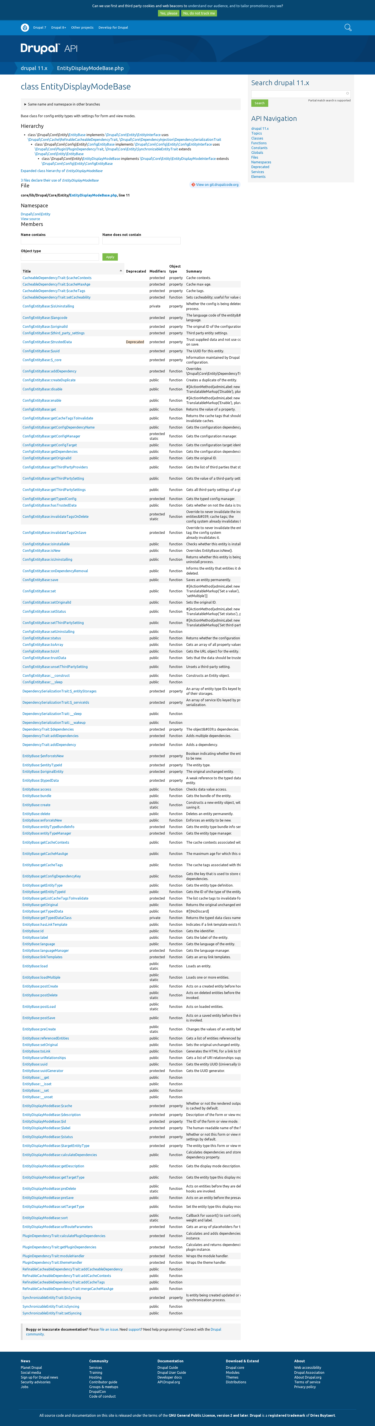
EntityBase (77, 135)
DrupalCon (97, 1392)
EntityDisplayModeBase (101, 159)
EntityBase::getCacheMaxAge (45, 854)
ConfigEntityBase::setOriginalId (47, 602)
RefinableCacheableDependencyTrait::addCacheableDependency (73, 1269)
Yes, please (168, 13)
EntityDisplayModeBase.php (90, 68)
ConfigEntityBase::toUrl (41, 651)
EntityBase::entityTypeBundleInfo (48, 827)
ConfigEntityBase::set (39, 591)
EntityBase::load (35, 966)
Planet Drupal (31, 1367)
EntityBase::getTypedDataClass (47, 918)
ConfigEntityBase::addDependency (49, 371)
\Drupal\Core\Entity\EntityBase (59, 154)
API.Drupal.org (169, 1382)
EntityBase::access (37, 789)
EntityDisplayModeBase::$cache (47, 1106)
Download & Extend (242, 1361)
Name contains (33, 235)
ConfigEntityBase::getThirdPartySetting (53, 478)
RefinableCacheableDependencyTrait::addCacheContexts (67, 1276)
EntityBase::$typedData (41, 780)
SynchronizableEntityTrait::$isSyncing (52, 1297)
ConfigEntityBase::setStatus (44, 611)
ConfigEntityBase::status (42, 638)
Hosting (95, 1377)
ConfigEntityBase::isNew (41, 550)
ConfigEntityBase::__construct (46, 675)
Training (95, 1372)
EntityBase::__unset (38, 1097)
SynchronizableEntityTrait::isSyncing (51, 1306)
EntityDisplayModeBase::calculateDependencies (60, 1155)
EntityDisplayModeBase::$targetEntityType (56, 1146)
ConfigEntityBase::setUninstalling (48, 631)
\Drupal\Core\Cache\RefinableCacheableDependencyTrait (73, 139)
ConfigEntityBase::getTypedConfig (49, 499)
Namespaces (261, 162)
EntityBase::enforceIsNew (42, 820)
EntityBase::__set (36, 1090)
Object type (31, 251)
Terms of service (307, 1382)
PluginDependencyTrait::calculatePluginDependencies (64, 1236)
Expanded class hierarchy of (61, 171)
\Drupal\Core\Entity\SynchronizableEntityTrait (141, 149)
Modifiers (158, 271)
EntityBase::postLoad (39, 1007)
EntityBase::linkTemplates (42, 957)
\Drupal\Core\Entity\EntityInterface (133, 135)
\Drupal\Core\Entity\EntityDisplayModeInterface (178, 159)
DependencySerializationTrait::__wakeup (54, 722)
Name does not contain (121, 235)
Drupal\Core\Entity (35, 214)
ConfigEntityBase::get (39, 409)
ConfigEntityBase (101, 144)
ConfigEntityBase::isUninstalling (47, 559)
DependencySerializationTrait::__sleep (52, 714)
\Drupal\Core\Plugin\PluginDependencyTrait (69, 149)
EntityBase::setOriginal (40, 1045)
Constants (259, 148)
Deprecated (260, 167)
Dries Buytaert (322, 1415)
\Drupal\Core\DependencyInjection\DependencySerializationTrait (170, 139)
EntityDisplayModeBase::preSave (48, 1198)
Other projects (82, 27)
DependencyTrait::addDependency (49, 745)
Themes (232, 1377)
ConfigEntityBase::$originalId (45, 326)
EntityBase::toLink (36, 1051)
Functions (259, 143)
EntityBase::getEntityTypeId (44, 892)
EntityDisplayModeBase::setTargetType (53, 1206)
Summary (194, 271)
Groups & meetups (103, 1387)
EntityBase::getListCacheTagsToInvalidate (55, 898)
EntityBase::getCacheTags (43, 865)
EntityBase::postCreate (40, 986)
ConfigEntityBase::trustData (44, 658)
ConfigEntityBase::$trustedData (47, 342)
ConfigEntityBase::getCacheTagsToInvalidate (58, 418)
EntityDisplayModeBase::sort (45, 1218)
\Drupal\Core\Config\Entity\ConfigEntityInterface (173, 144)
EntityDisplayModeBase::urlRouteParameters (58, 1227)
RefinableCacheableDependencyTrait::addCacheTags (64, 1282)
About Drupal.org (307, 1377)
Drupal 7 (39, 27)
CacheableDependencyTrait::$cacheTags (54, 291)
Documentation (170, 1361)
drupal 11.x (34, 68)
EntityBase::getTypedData (43, 911)
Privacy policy (305, 1387)
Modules (233, 1372)
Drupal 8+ (58, 27)
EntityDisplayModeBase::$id (44, 1121)
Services (257, 172)
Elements (258, 177)
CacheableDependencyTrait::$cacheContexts (57, 278)
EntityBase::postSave (39, 1018)
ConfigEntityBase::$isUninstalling (48, 306)
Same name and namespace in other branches (64, 104)
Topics (256, 133)
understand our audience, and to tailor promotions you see (234, 6)
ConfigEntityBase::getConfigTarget (50, 445)
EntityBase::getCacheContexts (46, 842)
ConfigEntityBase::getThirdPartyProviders (55, 467)
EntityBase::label (35, 937)
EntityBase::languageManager (46, 950)
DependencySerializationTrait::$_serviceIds (56, 702)
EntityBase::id (33, 931)
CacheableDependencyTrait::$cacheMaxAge (56, 284)
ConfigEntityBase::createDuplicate (49, 380)
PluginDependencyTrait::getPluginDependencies (59, 1247)
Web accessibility (307, 1367)
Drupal (255, 1415)
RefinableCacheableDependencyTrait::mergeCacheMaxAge (68, 1289)
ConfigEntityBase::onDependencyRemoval (55, 571)
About (299, 1361)
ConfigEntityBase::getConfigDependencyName (59, 427)
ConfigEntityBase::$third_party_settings (54, 333)
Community (98, 1361)
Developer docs (170, 1377)
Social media (31, 1372)
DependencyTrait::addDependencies (51, 736)
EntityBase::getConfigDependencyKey (52, 876)
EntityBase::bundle (37, 796)
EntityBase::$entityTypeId (42, 765)
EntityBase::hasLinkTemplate (45, 924)
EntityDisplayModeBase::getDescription (53, 1166)
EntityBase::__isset (37, 1084)
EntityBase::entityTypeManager (47, 833)
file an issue (109, 1329)
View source (30, 219)
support (134, 1329)
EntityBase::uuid (35, 1064)
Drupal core (235, 1367)
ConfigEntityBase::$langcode (45, 318)
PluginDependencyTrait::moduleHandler (53, 1256)
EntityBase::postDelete (40, 995)
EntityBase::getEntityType (42, 885)
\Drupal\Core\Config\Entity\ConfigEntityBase (77, 164)
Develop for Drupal (113, 27)
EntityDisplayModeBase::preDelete (49, 1188)
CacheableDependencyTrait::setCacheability (56, 297)
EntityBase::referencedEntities (46, 1038)
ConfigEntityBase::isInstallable (46, 544)
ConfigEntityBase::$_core (42, 360)
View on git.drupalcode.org (217, 185)
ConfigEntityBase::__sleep (42, 682)
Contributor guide (103, 1382)
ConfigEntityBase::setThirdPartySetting (53, 623)
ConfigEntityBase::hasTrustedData (50, 505)
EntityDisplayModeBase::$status (48, 1137)
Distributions (236, 1382)
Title (73, 271)
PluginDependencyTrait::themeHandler (52, 1262)
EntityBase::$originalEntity (43, 771)
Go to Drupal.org (25, 27)
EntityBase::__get (36, 1077)
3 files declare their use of (60, 180)
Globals (257, 152)
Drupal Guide (168, 1367)
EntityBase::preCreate (39, 1029)
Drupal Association (309, 1372)
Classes (257, 138)
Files (254, 157)
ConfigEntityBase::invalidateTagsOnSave (54, 532)
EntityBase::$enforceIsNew (43, 756)
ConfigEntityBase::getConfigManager (51, 436)
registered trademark (286, 1415)
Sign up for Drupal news (39, 1377)
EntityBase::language (39, 944)
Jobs (24, 1387)
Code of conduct (102, 1396)
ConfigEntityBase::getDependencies (50, 451)
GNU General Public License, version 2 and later (208, 1415)
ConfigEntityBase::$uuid (41, 351)
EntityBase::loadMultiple (41, 977)
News (25, 1361)
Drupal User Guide (172, 1372)
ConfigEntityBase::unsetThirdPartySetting (55, 667)
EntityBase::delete (36, 814)
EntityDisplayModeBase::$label (46, 1128)
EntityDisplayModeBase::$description (52, 1115)
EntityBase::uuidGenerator (43, 1071)
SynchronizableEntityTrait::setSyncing (52, 1313)
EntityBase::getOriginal (40, 905)
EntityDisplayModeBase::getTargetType (53, 1177)
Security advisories (36, 1382)
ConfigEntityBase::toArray (43, 644)
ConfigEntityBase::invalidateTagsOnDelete (56, 516)
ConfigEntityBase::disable (42, 389)
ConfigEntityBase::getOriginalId (47, 458)
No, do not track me (199, 13)
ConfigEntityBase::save (40, 580)
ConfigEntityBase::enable (42, 400)
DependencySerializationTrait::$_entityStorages (60, 691)
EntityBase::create (36, 805)
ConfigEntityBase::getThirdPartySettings (54, 490)
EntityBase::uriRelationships (44, 1058)
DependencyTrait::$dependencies (48, 729)
